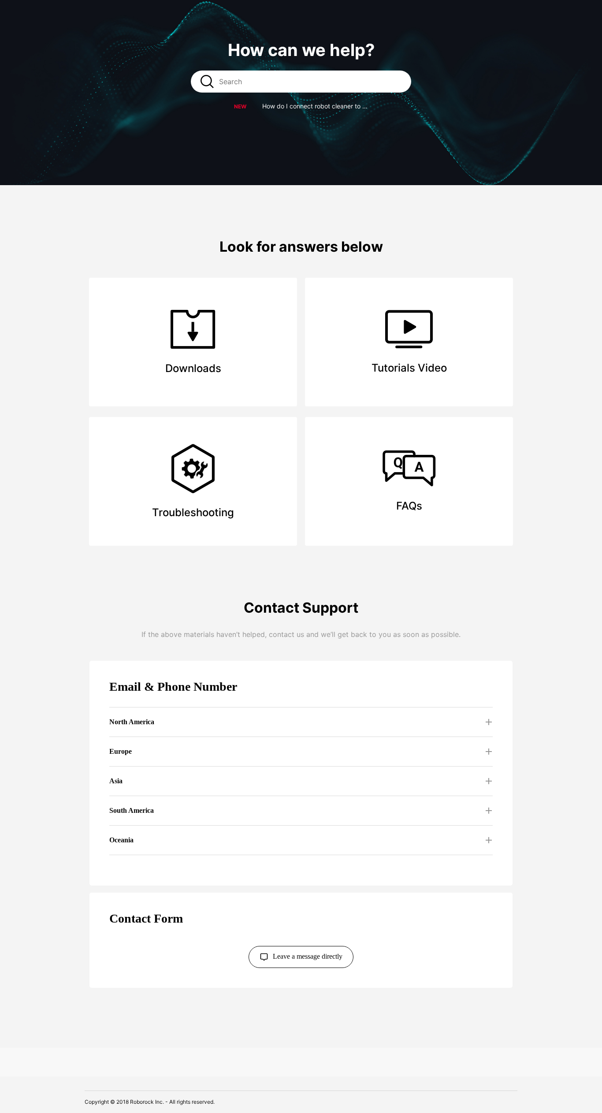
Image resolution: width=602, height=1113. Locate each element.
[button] (301, 106)
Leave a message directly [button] (307, 956)
